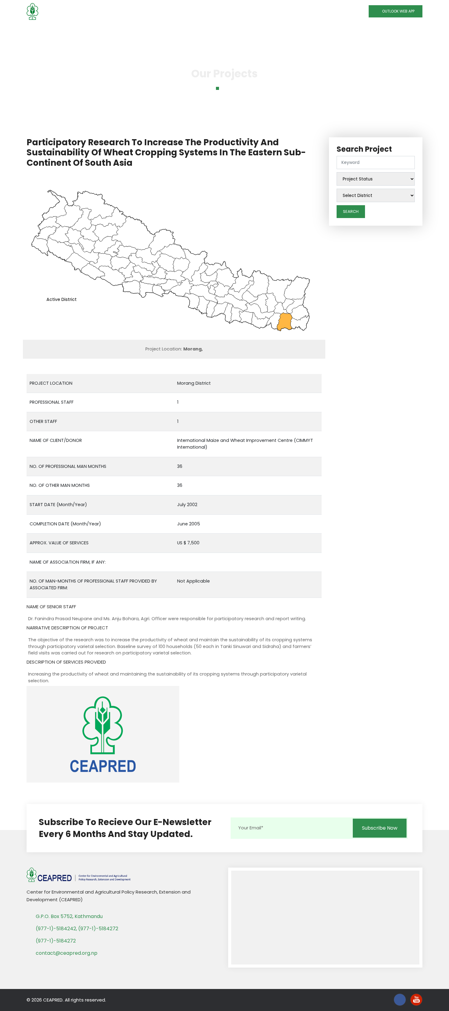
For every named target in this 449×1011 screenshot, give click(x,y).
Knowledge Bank (190, 31)
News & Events (282, 31)
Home (69, 31)
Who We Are (99, 31)
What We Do (142, 31)
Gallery (316, 31)
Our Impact (237, 31)
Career (379, 31)
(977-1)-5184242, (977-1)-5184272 (77, 928)
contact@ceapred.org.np (66, 953)
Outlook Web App (396, 11)
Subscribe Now (379, 827)
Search (351, 211)
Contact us (348, 31)
